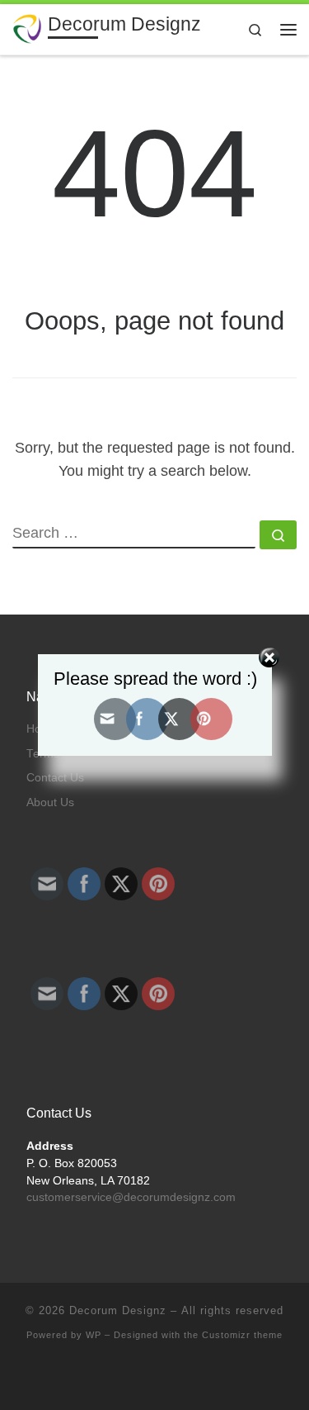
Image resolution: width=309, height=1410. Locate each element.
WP (93, 1335)
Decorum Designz (117, 1310)
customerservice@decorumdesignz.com (131, 1197)
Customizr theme (242, 1335)
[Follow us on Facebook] (166, 1378)
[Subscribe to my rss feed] (142, 1378)
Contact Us (55, 777)
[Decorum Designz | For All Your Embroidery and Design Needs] (27, 27)
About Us (50, 802)
